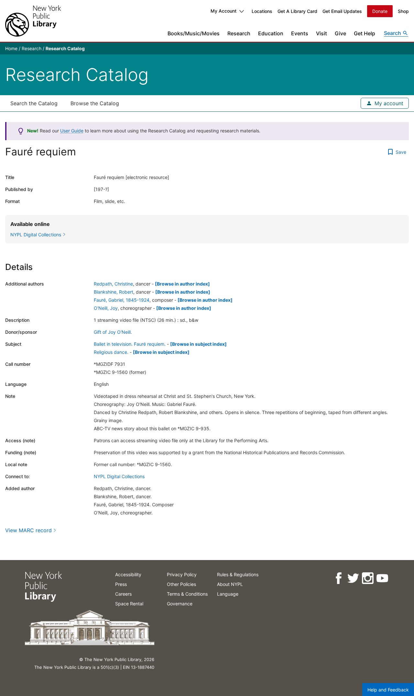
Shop (403, 11)
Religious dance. (111, 352)
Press (121, 584)
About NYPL (230, 584)
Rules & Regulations (237, 574)
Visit (321, 33)
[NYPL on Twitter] (352, 578)
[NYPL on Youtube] (382, 578)
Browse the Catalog (95, 103)
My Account (223, 11)
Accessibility (128, 574)
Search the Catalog (34, 103)
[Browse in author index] (182, 283)
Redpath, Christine (113, 283)
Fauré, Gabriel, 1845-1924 (121, 300)
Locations (262, 11)
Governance (179, 603)
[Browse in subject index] (198, 344)
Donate (379, 11)
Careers (123, 594)
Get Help (364, 33)
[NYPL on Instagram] (367, 578)
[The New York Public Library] (33, 21)
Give (340, 33)
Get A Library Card (297, 11)
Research (238, 33)
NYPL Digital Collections (119, 476)
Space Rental (129, 603)
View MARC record (28, 530)
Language (227, 594)
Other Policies (181, 584)
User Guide (71, 130)
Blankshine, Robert (113, 292)
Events (299, 33)
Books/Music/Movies (194, 33)
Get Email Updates (342, 11)
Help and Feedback (388, 689)
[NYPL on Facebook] (338, 578)
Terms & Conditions (187, 594)
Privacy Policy (182, 574)
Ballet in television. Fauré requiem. (130, 344)
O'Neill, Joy (106, 308)
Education (270, 33)
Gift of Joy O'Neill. (113, 332)
